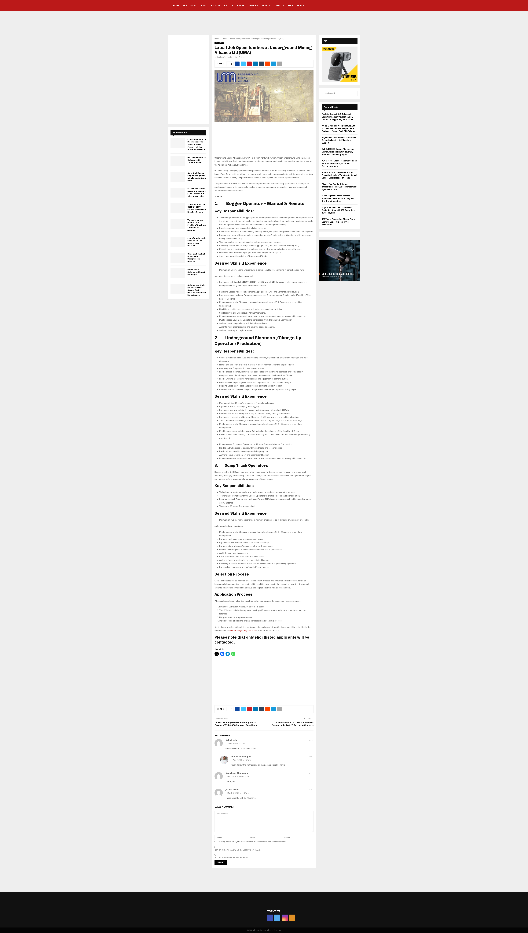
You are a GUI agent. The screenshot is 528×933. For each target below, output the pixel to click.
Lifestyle (279, 5)
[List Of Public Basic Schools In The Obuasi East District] (177, 242)
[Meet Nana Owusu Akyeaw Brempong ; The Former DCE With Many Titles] (177, 193)
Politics (228, 5)
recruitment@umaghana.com (242, 630)
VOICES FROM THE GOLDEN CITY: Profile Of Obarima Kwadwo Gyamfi (196, 208)
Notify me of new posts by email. (232, 858)
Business (215, 5)
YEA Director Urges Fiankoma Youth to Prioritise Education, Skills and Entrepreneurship (339, 163)
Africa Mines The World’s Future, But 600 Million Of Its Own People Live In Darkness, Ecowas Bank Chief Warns (338, 128)
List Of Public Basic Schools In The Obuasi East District (196, 242)
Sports (266, 5)
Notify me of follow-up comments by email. (238, 850)
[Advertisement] (264, 23)
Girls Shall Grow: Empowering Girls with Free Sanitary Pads (196, 177)
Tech (290, 5)
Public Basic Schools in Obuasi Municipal (196, 272)
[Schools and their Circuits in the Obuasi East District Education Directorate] (177, 289)
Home (176, 5)
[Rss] (292, 918)
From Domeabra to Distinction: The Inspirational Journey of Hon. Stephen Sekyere (196, 144)
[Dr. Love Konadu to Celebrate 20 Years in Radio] (177, 161)
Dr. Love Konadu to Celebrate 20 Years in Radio (196, 160)
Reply (311, 740)
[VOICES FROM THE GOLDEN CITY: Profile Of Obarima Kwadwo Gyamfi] (177, 208)
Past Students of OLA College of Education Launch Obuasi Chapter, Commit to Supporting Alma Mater (337, 117)
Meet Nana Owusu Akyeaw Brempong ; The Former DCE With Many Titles (196, 193)
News (204, 5)
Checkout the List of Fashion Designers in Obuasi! (196, 258)
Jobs (216, 43)
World (300, 5)
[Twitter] (277, 918)
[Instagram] (285, 918)
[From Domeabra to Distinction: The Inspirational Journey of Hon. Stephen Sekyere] (177, 143)
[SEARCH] (355, 93)
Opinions (253, 5)
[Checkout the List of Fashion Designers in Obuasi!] (177, 258)
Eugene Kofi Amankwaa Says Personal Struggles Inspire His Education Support (339, 140)
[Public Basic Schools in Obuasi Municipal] (177, 273)
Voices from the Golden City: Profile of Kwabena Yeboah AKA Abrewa (196, 225)
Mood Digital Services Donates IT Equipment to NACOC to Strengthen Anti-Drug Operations (338, 198)
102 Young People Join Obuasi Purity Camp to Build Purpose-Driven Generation (338, 222)
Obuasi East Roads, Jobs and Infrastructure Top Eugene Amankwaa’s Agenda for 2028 (340, 187)
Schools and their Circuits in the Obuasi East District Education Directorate (196, 290)
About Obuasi (190, 5)
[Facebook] (270, 918)
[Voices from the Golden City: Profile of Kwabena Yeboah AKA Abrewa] (177, 224)
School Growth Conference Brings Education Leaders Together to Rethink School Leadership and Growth (340, 175)
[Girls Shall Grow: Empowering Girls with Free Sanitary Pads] (177, 177)
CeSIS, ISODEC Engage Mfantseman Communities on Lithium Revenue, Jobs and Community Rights (338, 152)
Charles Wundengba (224, 57)
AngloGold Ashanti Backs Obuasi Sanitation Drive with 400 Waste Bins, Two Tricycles (338, 210)
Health (240, 5)
